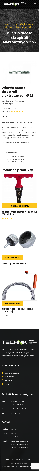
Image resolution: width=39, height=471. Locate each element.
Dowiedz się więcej (12, 258)
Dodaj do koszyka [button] (21, 206)
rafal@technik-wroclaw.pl (19, 444)
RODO (7, 384)
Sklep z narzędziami (12, 373)
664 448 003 (15, 433)
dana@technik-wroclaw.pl (19, 447)
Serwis (28, 459)
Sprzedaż (9, 459)
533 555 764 (15, 429)
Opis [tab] (5, 117)
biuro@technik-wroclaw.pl (19, 441)
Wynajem (19, 459)
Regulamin (8, 380)
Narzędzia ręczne (17, 111)
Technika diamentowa (18, 463)
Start (7, 24)
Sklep (15, 24)
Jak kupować (9, 377)
